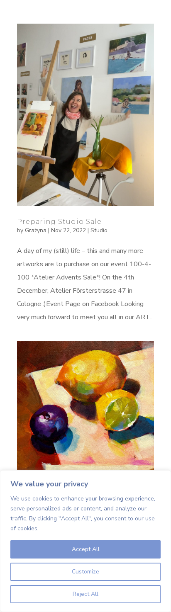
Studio (98, 230)
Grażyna (35, 230)
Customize (85, 572)
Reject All (85, 594)
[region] (85, 541)
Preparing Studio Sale (59, 222)
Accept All (86, 549)
